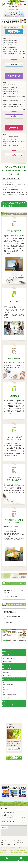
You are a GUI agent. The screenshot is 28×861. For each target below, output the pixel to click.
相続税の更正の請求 (10, 612)
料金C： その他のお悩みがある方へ (9, 693)
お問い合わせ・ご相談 (5, 844)
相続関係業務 (6, 672)
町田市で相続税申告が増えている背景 (14, 617)
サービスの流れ (7, 675)
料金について (6, 679)
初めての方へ (3, 840)
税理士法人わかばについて (9, 658)
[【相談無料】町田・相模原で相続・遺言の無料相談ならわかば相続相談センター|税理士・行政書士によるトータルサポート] (12, 4)
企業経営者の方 (7, 698)
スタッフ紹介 (6, 665)
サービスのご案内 (7, 668)
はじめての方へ (7, 654)
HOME (4, 651)
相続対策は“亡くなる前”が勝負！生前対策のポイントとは (14, 591)
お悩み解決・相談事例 (8, 705)
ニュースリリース (17, 844)
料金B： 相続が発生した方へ (8, 688)
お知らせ (5, 701)
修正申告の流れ (8, 623)
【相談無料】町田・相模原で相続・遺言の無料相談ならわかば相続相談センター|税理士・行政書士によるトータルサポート (14, 853)
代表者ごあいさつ (7, 661)
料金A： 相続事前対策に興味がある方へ (11, 683)
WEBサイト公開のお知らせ (12, 597)
